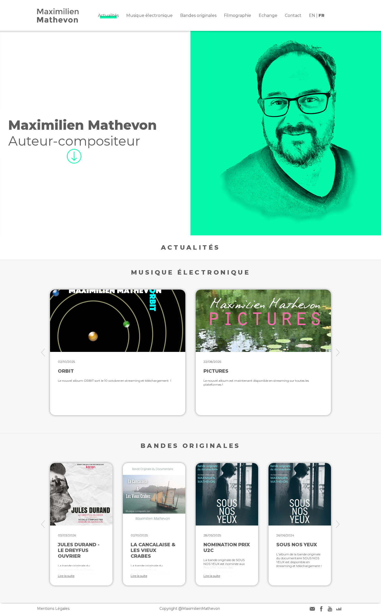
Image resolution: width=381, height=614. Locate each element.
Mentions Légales (53, 608)
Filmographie (237, 15)
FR (321, 15)
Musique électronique (149, 15)
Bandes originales (198, 15)
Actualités (108, 15)
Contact (293, 15)
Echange (268, 15)
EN (312, 15)
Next (338, 352)
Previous (43, 352)
